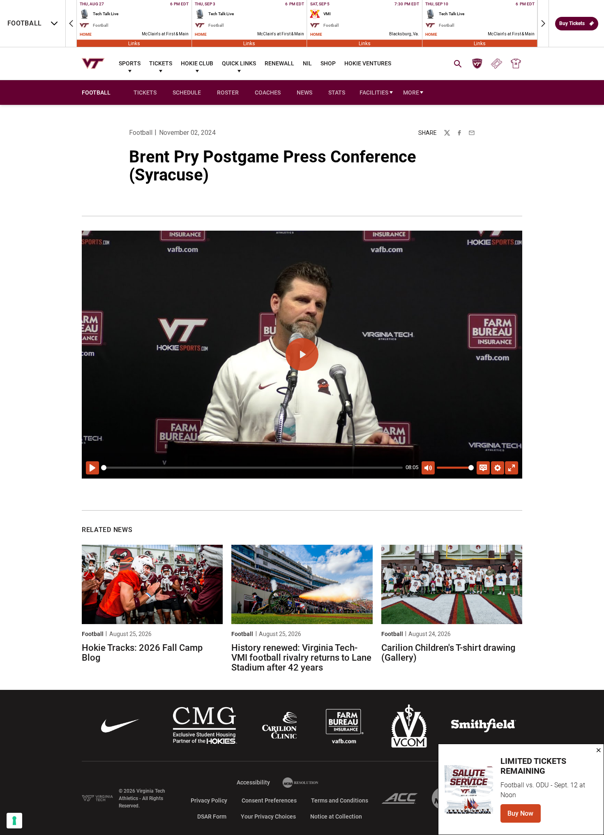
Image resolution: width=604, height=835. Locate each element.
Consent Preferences (269, 800)
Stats (336, 92)
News (304, 92)
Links (134, 43)
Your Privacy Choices (268, 816)
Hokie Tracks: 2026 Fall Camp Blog (142, 653)
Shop (328, 63)
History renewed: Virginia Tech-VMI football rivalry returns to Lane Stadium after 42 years (301, 658)
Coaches (268, 92)
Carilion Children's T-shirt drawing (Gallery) (448, 653)
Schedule (187, 92)
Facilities (374, 92)
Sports (130, 63)
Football (140, 132)
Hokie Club (197, 63)
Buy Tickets (572, 23)
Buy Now (524, 816)
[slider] (252, 468)
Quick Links (239, 63)
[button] (71, 23)
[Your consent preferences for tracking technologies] (14, 820)
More (411, 92)
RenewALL (279, 63)
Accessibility (253, 782)
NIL (307, 63)
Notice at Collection (336, 816)
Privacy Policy (209, 800)
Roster (228, 92)
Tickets (160, 63)
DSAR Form (211, 816)
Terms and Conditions (339, 800)
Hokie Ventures (367, 63)
